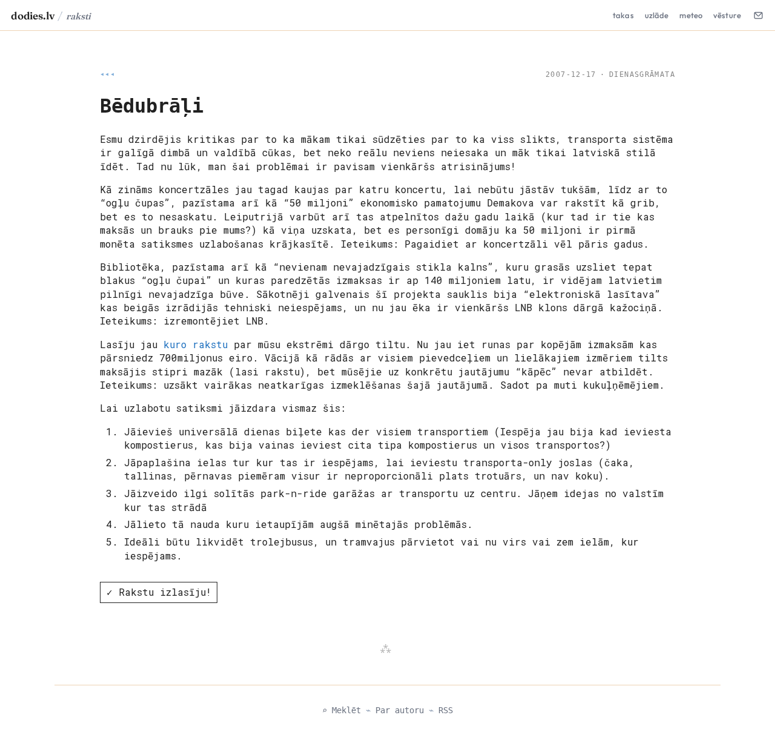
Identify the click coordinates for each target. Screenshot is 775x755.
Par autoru (399, 710)
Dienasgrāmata (642, 74)
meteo (690, 15)
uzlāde (657, 15)
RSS (445, 710)
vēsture (727, 15)
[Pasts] (758, 15)
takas (623, 15)
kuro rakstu (195, 344)
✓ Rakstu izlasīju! (159, 591)
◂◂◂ (107, 74)
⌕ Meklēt (341, 710)
